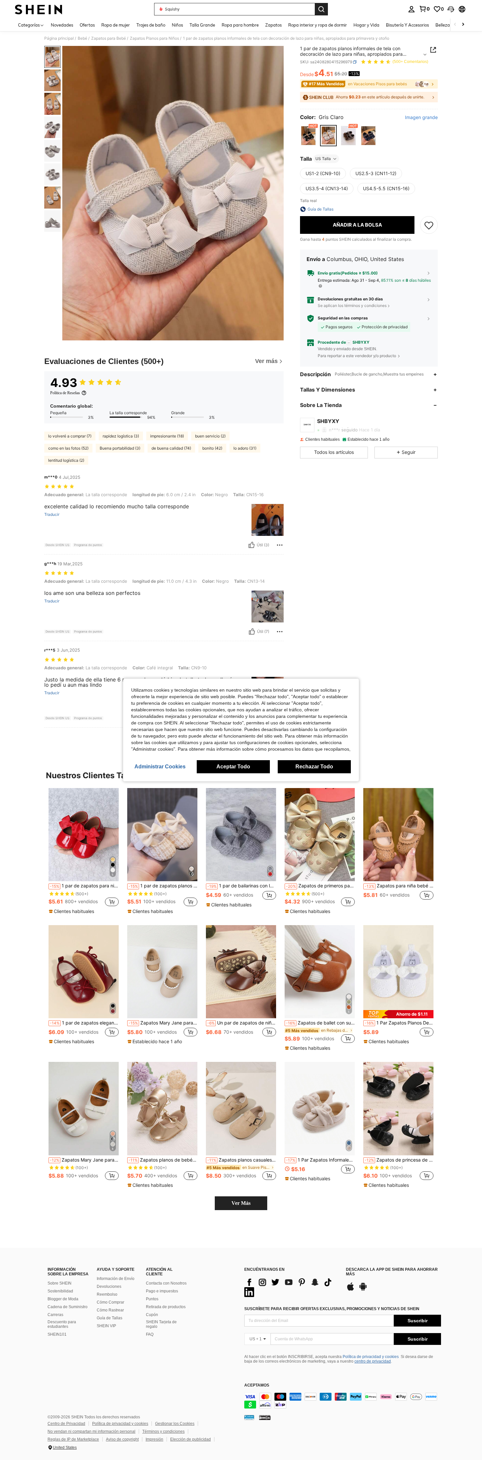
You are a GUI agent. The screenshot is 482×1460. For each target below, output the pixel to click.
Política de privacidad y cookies (371, 1356)
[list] (291, 1287)
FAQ (149, 1334)
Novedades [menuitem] (62, 25)
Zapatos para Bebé (108, 38)
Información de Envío (115, 1278)
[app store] (350, 1290)
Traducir (51, 514)
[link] (424, 9)
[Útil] (251, 545)
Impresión (154, 1439)
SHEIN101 (57, 1334)
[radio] (308, 135)
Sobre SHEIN (59, 1283)
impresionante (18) (167, 436)
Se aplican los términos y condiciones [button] (352, 305)
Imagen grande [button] (421, 117)
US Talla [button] (323, 158)
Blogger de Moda (63, 1299)
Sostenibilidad (60, 1291)
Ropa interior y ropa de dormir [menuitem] (317, 25)
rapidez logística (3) (121, 436)
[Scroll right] (463, 24)
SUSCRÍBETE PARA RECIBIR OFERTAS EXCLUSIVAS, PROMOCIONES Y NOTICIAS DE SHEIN (331, 1309)
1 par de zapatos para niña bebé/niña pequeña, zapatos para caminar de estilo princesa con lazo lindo (84, 885)
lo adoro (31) (244, 448)
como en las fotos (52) (68, 448)
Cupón (152, 1314)
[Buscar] (321, 9)
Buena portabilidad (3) (120, 448)
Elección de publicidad (190, 1439)
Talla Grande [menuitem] (202, 25)
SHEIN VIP (106, 1326)
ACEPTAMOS (256, 1385)
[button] (451, 9)
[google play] (363, 1290)
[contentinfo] (342, 1401)
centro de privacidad (372, 1361)
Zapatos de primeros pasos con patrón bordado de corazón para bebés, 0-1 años (320, 885)
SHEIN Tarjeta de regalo (161, 1324)
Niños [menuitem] (177, 25)
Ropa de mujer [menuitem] (115, 25)
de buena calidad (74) (171, 448)
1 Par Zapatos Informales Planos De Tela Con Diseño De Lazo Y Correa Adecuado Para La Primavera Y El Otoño (320, 1160)
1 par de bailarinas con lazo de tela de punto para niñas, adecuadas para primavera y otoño (241, 885)
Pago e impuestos (162, 1291)
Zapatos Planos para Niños (154, 38)
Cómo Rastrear (110, 1310)
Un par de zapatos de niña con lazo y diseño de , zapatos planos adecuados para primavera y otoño (241, 1022)
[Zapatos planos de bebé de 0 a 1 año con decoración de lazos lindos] (162, 1108)
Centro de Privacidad (66, 1423)
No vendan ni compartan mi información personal (91, 1431)
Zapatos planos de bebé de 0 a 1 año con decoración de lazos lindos (163, 1160)
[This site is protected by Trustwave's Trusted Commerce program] (249, 1417)
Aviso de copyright (122, 1439)
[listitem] (83, 851)
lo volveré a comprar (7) (69, 436)
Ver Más (241, 1203)
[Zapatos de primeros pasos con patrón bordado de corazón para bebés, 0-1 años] (320, 835)
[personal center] (411, 9)
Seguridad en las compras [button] (343, 318)
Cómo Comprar (110, 1302)
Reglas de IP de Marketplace (73, 1439)
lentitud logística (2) (66, 460)
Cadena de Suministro (68, 1307)
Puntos (152, 1299)
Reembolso (107, 1294)
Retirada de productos (166, 1307)
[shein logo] (38, 9)
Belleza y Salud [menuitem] (450, 25)
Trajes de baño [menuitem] (150, 25)
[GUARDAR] (429, 225)
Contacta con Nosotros (166, 1283)
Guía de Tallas (109, 1318)
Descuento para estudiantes (62, 1324)
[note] (72, 911)
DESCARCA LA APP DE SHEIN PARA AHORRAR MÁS (392, 1271)
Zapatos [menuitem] (273, 25)
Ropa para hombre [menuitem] (240, 25)
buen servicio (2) (210, 436)
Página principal (59, 38)
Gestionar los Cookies (174, 1423)
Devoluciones (109, 1286)
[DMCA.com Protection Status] (265, 1417)
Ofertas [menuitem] (87, 25)
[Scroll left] (455, 24)
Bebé (82, 38)
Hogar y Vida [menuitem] (366, 25)
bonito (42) (212, 448)
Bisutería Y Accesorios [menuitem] (407, 25)
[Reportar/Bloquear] (280, 545)
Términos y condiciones (163, 1431)
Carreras (55, 1314)
